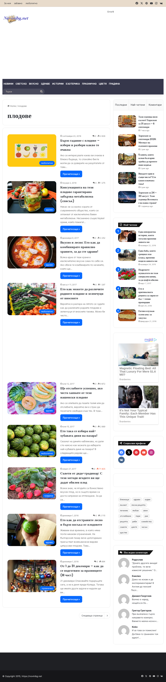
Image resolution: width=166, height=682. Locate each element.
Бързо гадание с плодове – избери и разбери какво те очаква (80, 145)
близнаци (124, 499)
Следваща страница (92, 615)
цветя (103, 83)
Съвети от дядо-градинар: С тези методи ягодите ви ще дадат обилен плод (81, 478)
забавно (18, 3)
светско (21, 83)
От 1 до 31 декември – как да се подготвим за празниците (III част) (81, 570)
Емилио (136, 576)
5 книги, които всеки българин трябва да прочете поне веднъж (147, 160)
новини (8, 83)
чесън (144, 527)
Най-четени (138, 104)
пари (138, 516)
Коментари (155, 104)
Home (12, 106)
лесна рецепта (138, 505)
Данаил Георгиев (141, 596)
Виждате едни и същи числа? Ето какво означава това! (147, 179)
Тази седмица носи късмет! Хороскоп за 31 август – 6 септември (147, 122)
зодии (147, 499)
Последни (121, 104)
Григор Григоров (141, 610)
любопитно (31, 3)
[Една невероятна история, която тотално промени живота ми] (127, 236)
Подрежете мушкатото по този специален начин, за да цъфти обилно (148, 275)
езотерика (73, 83)
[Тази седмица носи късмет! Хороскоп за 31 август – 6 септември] (127, 121)
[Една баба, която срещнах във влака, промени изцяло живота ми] (127, 255)
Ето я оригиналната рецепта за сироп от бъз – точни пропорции (148, 295)
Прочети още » (71, 174)
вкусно (34, 83)
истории (58, 83)
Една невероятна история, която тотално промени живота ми (147, 237)
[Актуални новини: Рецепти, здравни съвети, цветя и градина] (15, 18)
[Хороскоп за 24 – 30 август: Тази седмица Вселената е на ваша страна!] (127, 197)
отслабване (125, 516)
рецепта (124, 521)
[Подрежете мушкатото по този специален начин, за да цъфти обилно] (127, 274)
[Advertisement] (83, 54)
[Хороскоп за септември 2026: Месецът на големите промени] (127, 140)
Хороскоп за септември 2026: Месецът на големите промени (147, 141)
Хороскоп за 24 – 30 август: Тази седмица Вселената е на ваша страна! (148, 197)
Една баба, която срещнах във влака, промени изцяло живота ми (147, 256)
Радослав (137, 559)
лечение (124, 510)
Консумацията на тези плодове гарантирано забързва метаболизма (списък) (77, 194)
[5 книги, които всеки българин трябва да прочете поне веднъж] (127, 159)
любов (135, 510)
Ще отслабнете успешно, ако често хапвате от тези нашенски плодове (81, 393)
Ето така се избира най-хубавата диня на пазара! (78, 433)
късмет (123, 505)
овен (145, 510)
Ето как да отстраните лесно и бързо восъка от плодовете (81, 522)
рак (146, 516)
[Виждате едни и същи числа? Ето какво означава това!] (127, 178)
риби (134, 521)
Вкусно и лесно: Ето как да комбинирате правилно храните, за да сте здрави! (80, 247)
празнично (89, 83)
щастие (123, 532)
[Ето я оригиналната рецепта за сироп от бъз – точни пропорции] (127, 293)
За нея (7, 3)
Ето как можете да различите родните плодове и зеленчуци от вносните (82, 293)
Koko (135, 626)
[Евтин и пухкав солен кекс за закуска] (127, 315)
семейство (146, 521)
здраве (45, 83)
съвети (123, 527)
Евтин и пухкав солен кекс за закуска (146, 314)
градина (114, 83)
